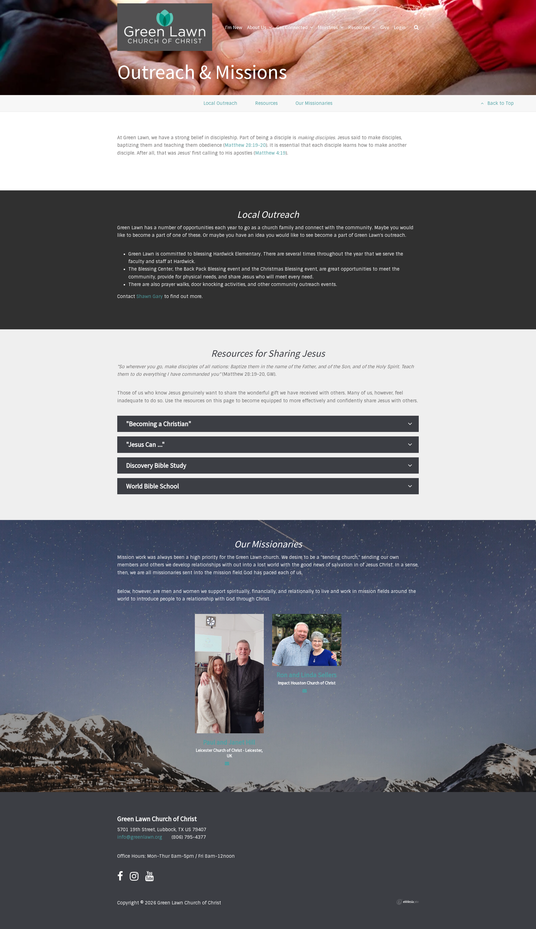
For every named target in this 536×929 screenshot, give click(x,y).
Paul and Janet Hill (229, 742)
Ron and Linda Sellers (307, 674)
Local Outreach (220, 103)
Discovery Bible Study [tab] (156, 465)
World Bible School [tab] (152, 486)
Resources (266, 103)
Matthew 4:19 (270, 153)
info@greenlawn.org (139, 837)
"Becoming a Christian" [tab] (158, 423)
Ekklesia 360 (407, 902)
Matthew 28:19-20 (245, 145)
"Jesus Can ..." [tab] (145, 444)
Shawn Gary (150, 296)
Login (399, 27)
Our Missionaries (314, 103)
